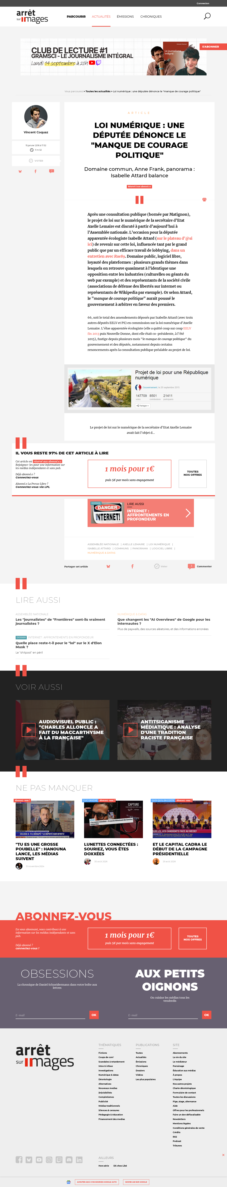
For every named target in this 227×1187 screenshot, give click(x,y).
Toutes (139, 1053)
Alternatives (105, 1084)
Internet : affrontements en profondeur (61, 637)
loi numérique (159, 544)
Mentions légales (182, 1123)
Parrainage (178, 1066)
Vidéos (139, 1075)
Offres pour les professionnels (188, 1110)
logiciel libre (162, 548)
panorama (140, 548)
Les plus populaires (146, 1079)
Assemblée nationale (103, 544)
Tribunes (177, 1145)
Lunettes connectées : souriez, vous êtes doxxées (111, 849)
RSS (175, 1137)
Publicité (103, 1101)
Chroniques (151, 16)
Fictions (103, 1053)
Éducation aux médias (184, 1070)
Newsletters (179, 1119)
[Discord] (69, 1162)
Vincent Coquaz (36, 132)
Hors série (104, 1166)
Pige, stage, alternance (184, 1101)
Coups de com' (106, 1057)
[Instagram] (49, 1162)
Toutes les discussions (184, 1097)
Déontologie (105, 1079)
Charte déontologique (184, 1088)
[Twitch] (59, 1162)
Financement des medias (112, 1119)
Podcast (177, 1141)
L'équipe (177, 1079)
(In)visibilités (105, 1092)
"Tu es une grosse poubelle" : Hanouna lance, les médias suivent (41, 851)
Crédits (176, 1132)
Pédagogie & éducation (111, 1114)
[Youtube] (39, 1162)
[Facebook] (19, 1162)
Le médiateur (180, 1061)
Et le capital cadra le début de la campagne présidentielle (180, 849)
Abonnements (180, 1053)
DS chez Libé (120, 1166)
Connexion (203, 3)
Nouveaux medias (108, 1088)
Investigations (106, 1070)
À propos (177, 1075)
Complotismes (106, 1097)
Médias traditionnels (109, 1106)
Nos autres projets (182, 1084)
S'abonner (210, 46)
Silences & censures (109, 1110)
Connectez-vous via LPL (33, 487)
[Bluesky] (29, 1162)
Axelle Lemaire (134, 544)
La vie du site (179, 1057)
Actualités (101, 16)
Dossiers (140, 1070)
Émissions (125, 16)
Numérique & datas (101, 552)
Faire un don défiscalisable (187, 1114)
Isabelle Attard (99, 548)
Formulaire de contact (184, 1092)
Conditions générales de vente (189, 1128)
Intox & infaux (106, 1066)
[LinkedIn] (79, 1162)
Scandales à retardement (111, 1061)
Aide (175, 1106)
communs (121, 548)
